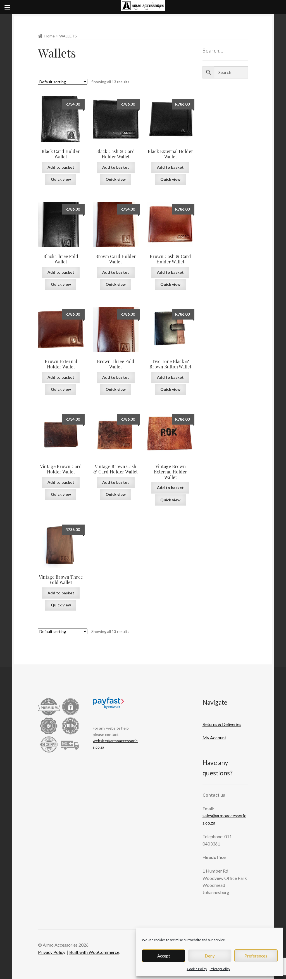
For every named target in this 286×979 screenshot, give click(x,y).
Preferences (255, 955)
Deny (210, 955)
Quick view (61, 179)
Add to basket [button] (60, 167)
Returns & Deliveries (221, 724)
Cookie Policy (197, 969)
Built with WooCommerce (94, 952)
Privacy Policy (220, 969)
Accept (163, 955)
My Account (214, 737)
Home (49, 36)
